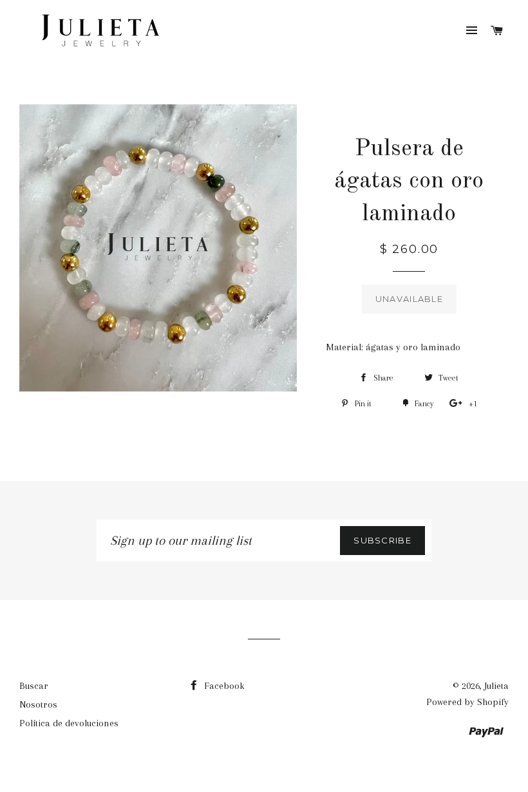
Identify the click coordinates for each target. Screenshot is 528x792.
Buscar (33, 686)
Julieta (496, 686)
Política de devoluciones (68, 723)
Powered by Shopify (467, 702)
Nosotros (38, 704)
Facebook (223, 686)
